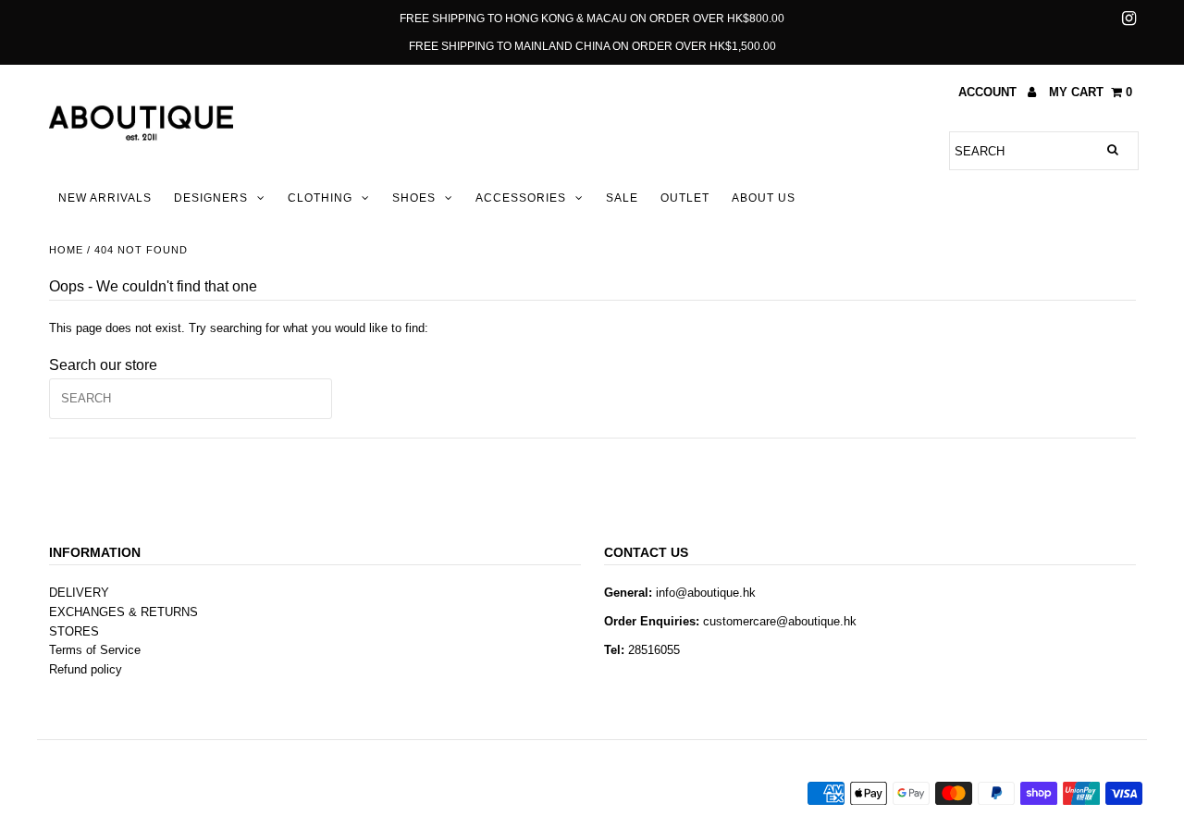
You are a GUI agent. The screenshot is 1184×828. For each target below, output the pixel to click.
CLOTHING (320, 198)
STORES (74, 631)
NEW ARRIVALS (105, 198)
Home (66, 249)
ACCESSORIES (520, 198)
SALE (622, 198)
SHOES (414, 198)
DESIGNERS (211, 198)
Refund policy (85, 669)
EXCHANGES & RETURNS (123, 612)
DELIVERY (79, 592)
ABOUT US (764, 198)
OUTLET (684, 198)
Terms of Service (95, 650)
